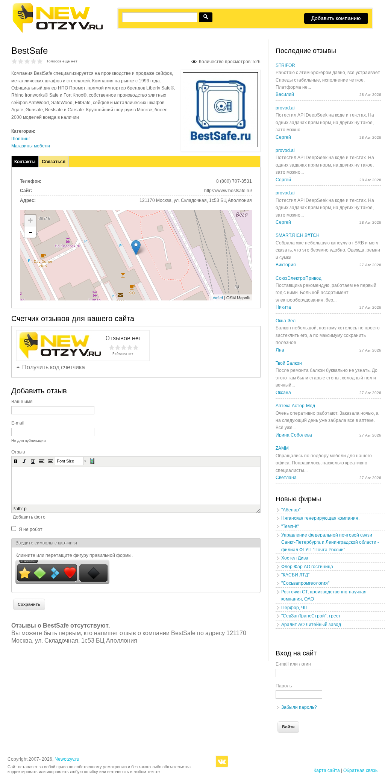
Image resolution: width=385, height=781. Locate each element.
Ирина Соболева (294, 435)
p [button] (25, 508)
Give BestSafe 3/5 (27, 61)
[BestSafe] (220, 145)
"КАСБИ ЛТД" (295, 575)
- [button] (30, 232)
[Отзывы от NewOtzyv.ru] (57, 31)
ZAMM (282, 448)
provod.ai (285, 108)
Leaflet (217, 297)
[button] (16, 461)
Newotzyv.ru (67, 759)
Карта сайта (327, 770)
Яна (280, 350)
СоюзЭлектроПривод (298, 278)
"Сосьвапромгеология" (305, 583)
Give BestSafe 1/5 (14, 61)
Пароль (284, 685)
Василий (285, 94)
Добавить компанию (336, 18)
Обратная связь (360, 770)
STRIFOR (285, 65)
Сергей (283, 137)
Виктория (286, 264)
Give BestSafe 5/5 (40, 61)
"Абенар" (290, 510)
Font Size (65, 461)
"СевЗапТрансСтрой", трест (311, 616)
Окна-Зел (286, 320)
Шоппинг (20, 138)
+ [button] (30, 220)
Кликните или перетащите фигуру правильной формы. (74, 555)
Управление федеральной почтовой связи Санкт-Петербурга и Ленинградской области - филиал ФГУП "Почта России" (330, 542)
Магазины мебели (30, 146)
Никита (283, 307)
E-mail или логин (293, 664)
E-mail (17, 423)
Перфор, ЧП (294, 607)
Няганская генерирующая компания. (320, 518)
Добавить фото (29, 517)
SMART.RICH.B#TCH (298, 235)
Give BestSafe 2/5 (21, 61)
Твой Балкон (289, 363)
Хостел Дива (294, 558)
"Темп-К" (290, 526)
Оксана (283, 392)
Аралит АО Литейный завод (311, 624)
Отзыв (18, 452)
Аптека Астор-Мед (295, 405)
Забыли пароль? (299, 707)
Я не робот (30, 529)
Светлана (286, 477)
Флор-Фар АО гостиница (307, 566)
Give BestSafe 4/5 (33, 61)
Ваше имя (22, 401)
